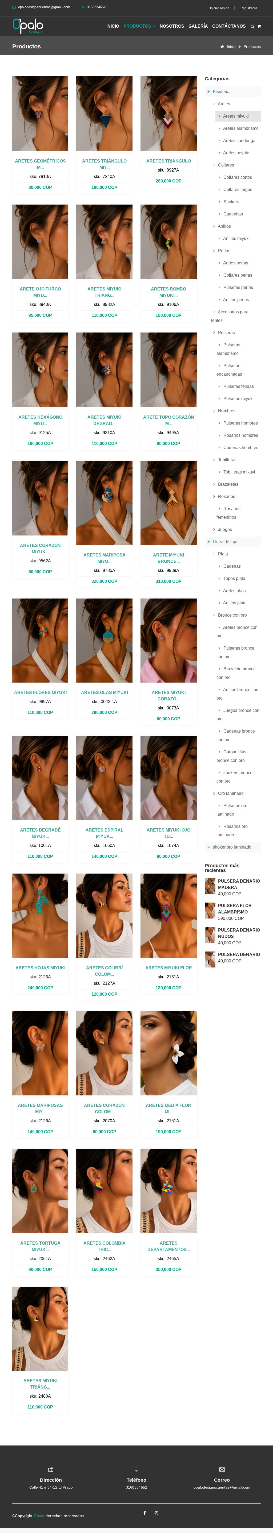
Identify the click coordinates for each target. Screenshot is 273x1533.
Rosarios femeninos (228, 513)
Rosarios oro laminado (232, 830)
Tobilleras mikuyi (238, 472)
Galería (198, 26)
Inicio (112, 26)
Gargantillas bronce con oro (231, 756)
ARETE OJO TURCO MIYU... (40, 292)
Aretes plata (234, 590)
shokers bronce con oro (234, 776)
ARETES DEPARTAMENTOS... (168, 1246)
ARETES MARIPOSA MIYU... (104, 558)
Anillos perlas (235, 299)
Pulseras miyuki (238, 398)
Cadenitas (232, 214)
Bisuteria (221, 91)
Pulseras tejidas (238, 386)
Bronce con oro (232, 615)
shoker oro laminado (231, 847)
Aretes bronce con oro (237, 631)
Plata (222, 554)
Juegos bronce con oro (237, 714)
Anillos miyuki (236, 238)
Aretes (223, 104)
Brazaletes (227, 484)
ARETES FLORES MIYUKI (40, 692)
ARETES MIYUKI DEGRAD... (104, 420)
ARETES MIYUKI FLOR (168, 968)
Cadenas (231, 566)
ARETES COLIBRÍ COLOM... (104, 971)
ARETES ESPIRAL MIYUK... (104, 833)
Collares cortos (237, 177)
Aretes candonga (238, 140)
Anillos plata (234, 603)
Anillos (224, 226)
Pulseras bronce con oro (235, 652)
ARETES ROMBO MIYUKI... (168, 292)
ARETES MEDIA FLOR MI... (168, 1108)
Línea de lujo (224, 541)
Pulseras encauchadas (229, 369)
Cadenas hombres (240, 447)
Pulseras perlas (237, 287)
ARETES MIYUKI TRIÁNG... (104, 292)
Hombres (226, 411)
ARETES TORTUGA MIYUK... (40, 1246)
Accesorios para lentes (229, 316)
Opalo (40, 1516)
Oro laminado (230, 793)
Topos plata (233, 578)
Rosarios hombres (240, 435)
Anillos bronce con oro (237, 693)
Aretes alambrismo (240, 128)
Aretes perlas (235, 263)
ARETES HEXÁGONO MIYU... (40, 420)
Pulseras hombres (240, 423)
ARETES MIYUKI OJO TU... (168, 833)
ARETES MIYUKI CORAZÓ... (169, 695)
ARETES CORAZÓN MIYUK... (40, 548)
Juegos (224, 529)
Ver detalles (40, 113)
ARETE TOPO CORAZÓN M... (168, 420)
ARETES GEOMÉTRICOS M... (40, 164)
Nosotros (172, 26)
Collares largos (237, 189)
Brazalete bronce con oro (236, 673)
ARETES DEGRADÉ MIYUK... (40, 833)
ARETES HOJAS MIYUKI (40, 968)
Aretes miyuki (235, 116)
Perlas (223, 250)
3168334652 (136, 1487)
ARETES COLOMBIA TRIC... (104, 1246)
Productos (137, 26)
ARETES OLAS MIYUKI (104, 692)
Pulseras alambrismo (228, 349)
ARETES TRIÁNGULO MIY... (104, 164)
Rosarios (226, 496)
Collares (225, 165)
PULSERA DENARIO (239, 954)
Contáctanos (229, 26)
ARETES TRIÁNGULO (168, 161)
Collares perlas (237, 275)
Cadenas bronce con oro (235, 735)
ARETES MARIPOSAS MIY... (40, 1108)
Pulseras (226, 332)
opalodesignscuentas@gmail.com (44, 7)
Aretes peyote (235, 153)
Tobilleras (226, 460)
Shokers (230, 202)
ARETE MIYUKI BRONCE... (168, 558)
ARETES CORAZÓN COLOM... (104, 1108)
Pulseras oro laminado (231, 809)
